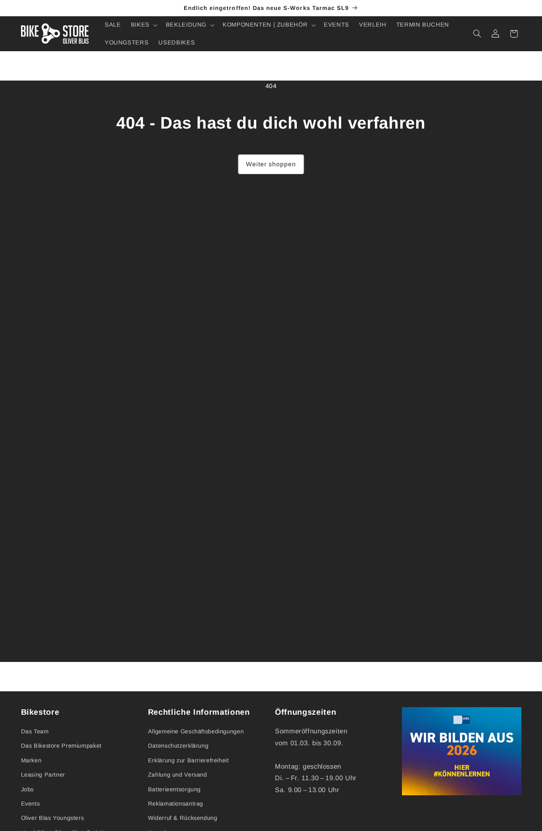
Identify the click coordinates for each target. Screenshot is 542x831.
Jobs (27, 789)
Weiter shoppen (271, 164)
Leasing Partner (43, 774)
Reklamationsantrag (175, 803)
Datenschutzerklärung (178, 746)
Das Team (35, 731)
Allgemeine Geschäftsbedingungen (196, 731)
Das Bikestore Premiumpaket (61, 746)
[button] (143, 25)
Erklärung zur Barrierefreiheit (188, 760)
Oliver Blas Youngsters (52, 818)
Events (30, 803)
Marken (31, 760)
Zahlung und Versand (177, 774)
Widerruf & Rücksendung (182, 818)
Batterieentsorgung (174, 789)
